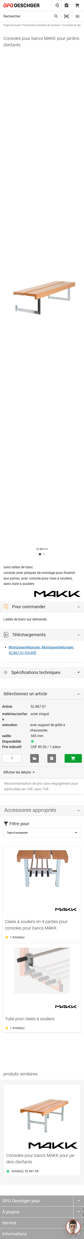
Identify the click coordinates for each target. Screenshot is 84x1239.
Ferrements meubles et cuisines (41, 25)
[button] (73, 1227)
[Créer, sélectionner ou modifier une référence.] (34, 758)
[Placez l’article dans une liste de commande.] (51, 758)
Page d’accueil (11, 25)
